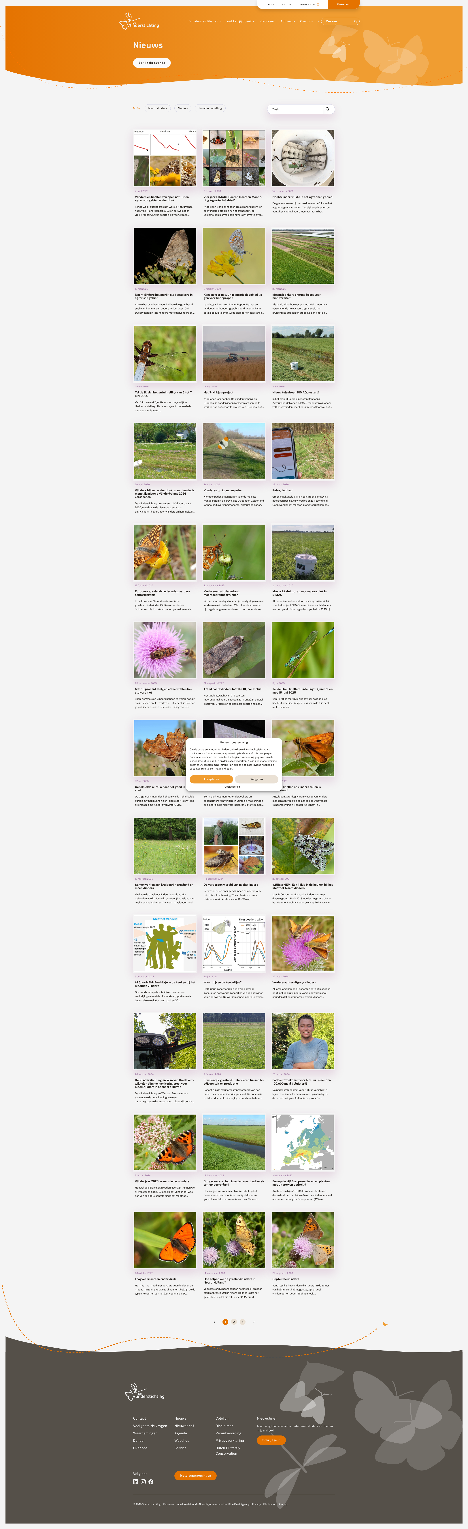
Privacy (256, 1504)
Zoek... (277, 109)
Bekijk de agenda (152, 62)
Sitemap (283, 1504)
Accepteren (211, 779)
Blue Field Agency (239, 1504)
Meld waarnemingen (195, 1475)
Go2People (201, 1504)
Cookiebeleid (232, 786)
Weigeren (256, 779)
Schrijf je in (271, 1440)
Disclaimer (269, 1504)
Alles (136, 108)
